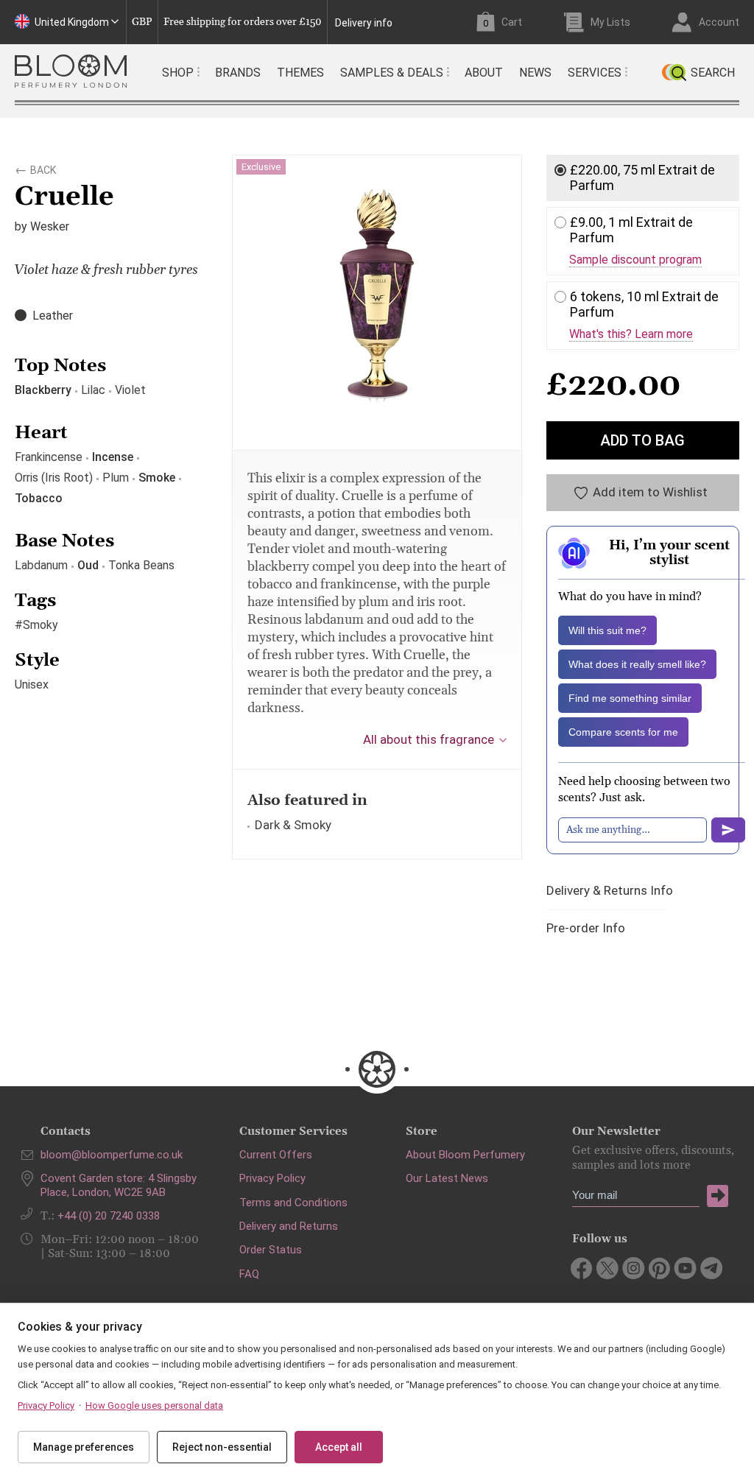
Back (43, 168)
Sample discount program (635, 260)
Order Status (270, 1249)
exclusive (261, 166)
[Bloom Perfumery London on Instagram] (633, 1268)
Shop (178, 73)
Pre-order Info (585, 928)
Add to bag (642, 440)
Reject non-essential (222, 1447)
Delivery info (363, 23)
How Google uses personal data (154, 1405)
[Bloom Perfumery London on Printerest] (659, 1268)
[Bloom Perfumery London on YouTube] (685, 1268)
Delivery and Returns (288, 1226)
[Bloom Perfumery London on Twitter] (607, 1268)
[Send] (728, 829)
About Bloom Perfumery (465, 1154)
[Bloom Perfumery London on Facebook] (582, 1268)
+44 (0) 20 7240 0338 (108, 1215)
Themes (300, 73)
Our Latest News (447, 1178)
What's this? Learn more (631, 334)
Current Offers (275, 1154)
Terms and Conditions (293, 1202)
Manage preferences (83, 1447)
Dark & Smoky (293, 824)
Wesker (49, 226)
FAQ (249, 1274)
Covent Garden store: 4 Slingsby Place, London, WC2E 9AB (118, 1185)
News (535, 73)
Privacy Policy (272, 1178)
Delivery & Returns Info (609, 891)
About (484, 73)
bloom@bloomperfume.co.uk (111, 1154)
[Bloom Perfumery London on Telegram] (711, 1268)
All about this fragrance (428, 739)
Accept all (338, 1447)
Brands (238, 73)
